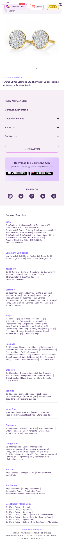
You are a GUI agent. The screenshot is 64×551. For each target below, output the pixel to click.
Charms (18, 274)
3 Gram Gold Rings (39, 331)
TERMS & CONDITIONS (42, 533)
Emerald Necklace (30, 359)
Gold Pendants (12, 428)
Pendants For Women (15, 493)
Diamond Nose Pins (40, 412)
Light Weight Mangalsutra (17, 457)
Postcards (34, 256)
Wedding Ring (41, 324)
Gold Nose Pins (23, 412)
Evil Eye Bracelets (28, 375)
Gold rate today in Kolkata (17, 522)
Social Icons (18, 175)
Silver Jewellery (13, 277)
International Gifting (45, 235)
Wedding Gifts (12, 240)
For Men (10, 469)
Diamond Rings (12, 319)
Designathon (45, 258)
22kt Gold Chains (46, 359)
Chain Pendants (30, 431)
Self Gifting (23, 256)
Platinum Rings (38, 319)
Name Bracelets (28, 378)
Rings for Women (13, 488)
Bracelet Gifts (38, 237)
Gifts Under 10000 (42, 225)
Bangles (10, 390)
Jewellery (11, 268)
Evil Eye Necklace (29, 352)
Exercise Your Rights (14, 535)
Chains (41, 274)
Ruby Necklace (32, 349)
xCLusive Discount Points (46, 535)
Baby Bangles (12, 399)
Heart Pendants (30, 433)
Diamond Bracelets (28, 373)
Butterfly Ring (35, 329)
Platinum (9, 274)
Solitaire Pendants (46, 428)
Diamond (15, 272)
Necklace (10, 344)
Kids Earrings (28, 295)
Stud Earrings (25, 298)
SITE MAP (16, 533)
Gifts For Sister (40, 232)
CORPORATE (29, 535)
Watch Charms (30, 274)
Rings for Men (12, 472)
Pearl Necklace (12, 352)
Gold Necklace (12, 347)
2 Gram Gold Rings (14, 333)
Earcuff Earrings (49, 300)
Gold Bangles (11, 394)
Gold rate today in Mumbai (18, 514)
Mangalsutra (12, 443)
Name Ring (45, 326)
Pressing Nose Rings (26, 415)
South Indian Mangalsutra (36, 449)
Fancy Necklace (13, 359)
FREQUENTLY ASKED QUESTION (32, 538)
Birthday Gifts (32, 230)
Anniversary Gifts (46, 230)
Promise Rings (23, 331)
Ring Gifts (23, 240)
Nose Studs (11, 415)
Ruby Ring (21, 326)
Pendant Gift (24, 237)
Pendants (11, 425)
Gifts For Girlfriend (27, 235)
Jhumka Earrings (43, 295)
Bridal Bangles (30, 396)
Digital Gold (46, 256)
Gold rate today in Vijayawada (19, 519)
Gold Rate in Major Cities (19, 503)
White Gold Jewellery (15, 279)
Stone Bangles (45, 396)
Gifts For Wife (11, 237)
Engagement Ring (13, 324)
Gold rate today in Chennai (18, 507)
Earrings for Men (27, 472)
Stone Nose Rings (44, 415)
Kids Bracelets (45, 373)
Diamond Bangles (26, 394)
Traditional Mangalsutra (45, 454)
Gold (8, 272)
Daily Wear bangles (14, 396)
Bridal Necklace (46, 357)
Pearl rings (10, 331)
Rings (9, 315)
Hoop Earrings (12, 298)
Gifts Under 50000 (32, 227)
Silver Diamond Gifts (14, 242)
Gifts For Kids (26, 232)
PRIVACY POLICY (26, 533)
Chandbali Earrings (32, 300)
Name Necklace (49, 354)
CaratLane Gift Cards (15, 230)
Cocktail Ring (11, 329)
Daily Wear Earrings (43, 303)
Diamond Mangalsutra (32, 447)
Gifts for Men (11, 225)
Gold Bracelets (12, 373)
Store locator (32, 258)
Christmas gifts (25, 225)
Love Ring (23, 329)
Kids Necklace (45, 347)
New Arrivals (11, 256)
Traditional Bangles (27, 399)
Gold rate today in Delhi (42, 514)
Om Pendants (44, 431)
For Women (12, 485)
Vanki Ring (10, 326)
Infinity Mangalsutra (14, 459)
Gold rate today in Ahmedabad (44, 522)
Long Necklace (33, 354)
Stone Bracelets (44, 378)
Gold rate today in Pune (40, 517)
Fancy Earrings (12, 303)
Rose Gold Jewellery (30, 277)
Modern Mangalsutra (15, 449)
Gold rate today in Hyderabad (19, 509)
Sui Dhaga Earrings (14, 300)
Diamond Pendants (28, 428)
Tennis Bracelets (45, 375)
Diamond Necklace (28, 347)
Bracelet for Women (14, 491)
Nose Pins (11, 409)
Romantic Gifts (12, 232)
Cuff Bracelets (12, 380)
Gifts (8, 222)
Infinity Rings (49, 329)
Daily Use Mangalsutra (39, 457)
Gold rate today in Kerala (17, 517)
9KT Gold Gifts (36, 240)
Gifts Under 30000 (14, 227)
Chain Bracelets (12, 378)
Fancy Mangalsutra (14, 452)
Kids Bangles (41, 394)
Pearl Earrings (39, 298)
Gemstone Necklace (14, 349)
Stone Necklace (13, 357)
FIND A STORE (33, 149)
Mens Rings (41, 321)
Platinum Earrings (13, 295)
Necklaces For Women (15, 354)
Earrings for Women (30, 488)
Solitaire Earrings (43, 293)
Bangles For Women (33, 491)
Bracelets (11, 369)
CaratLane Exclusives (17, 252)
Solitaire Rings (12, 321)
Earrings (10, 289)
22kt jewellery (47, 272)
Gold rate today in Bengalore (18, 512)
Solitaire (24, 272)
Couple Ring (28, 324)
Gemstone (34, 272)
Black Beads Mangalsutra (35, 452)
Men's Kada (11, 475)
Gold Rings (25, 319)
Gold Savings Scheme (15, 258)
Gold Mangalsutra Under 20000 (19, 454)
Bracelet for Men (43, 472)
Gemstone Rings (27, 321)
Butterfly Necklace (29, 357)
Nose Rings (10, 412)
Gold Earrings (11, 293)
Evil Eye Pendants (13, 431)
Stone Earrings (26, 303)
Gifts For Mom (12, 235)
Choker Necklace (48, 349)
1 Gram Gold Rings (31, 333)
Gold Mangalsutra (13, 447)
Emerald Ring (33, 326)
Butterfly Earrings (13, 305)
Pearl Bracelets (12, 375)
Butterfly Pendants (14, 433)
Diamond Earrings (26, 293)
